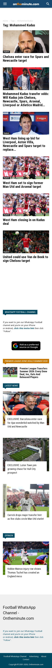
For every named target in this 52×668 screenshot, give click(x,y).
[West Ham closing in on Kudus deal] (26, 204)
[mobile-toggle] (5, 4)
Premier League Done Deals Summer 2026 (26, 361)
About (43, 656)
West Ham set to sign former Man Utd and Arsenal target (23, 185)
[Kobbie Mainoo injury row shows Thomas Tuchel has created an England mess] (26, 558)
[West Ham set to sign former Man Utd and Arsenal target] (26, 167)
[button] (48, 4)
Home (5, 21)
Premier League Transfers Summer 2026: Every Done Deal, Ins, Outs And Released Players (33, 373)
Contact (26, 659)
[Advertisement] (26, 12)
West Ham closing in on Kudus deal (24, 222)
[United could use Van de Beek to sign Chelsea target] (26, 241)
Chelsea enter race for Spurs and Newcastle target (26, 59)
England (6, 51)
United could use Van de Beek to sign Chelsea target (25, 259)
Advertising (33, 656)
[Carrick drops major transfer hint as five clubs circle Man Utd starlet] (26, 500)
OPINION (9, 535)
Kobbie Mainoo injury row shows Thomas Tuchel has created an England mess (24, 572)
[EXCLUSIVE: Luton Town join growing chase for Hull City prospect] (26, 454)
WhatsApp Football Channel (20, 312)
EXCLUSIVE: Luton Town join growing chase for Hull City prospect (22, 469)
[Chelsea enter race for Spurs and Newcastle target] (26, 41)
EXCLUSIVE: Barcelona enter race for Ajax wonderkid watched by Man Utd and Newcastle (26, 423)
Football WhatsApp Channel (15, 656)
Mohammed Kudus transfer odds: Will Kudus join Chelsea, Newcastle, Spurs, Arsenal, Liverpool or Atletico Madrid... (26, 99)
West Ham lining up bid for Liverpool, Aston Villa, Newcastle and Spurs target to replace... (24, 144)
